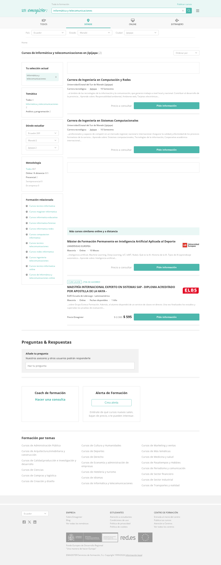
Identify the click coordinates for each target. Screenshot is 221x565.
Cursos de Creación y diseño (38, 481)
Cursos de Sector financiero (157, 474)
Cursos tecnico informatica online (42, 268)
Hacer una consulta (50, 399)
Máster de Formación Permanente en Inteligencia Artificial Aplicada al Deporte (121, 241)
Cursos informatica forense (42, 223)
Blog (68, 520)
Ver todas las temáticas (77, 523)
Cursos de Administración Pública (41, 445)
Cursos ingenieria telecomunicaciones (39, 259)
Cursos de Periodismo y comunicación (163, 468)
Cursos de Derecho (92, 456)
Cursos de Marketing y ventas (159, 445)
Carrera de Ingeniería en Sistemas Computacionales (102, 120)
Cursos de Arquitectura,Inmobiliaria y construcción (43, 452)
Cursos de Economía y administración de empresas (105, 464)
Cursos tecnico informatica (42, 205)
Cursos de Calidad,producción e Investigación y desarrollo (49, 462)
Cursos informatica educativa (43, 217)
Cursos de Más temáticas (156, 451)
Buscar (189, 10)
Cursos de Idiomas (92, 477)
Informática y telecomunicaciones (42, 104)
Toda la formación (60, 4)
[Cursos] (34, 11)
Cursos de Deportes (92, 451)
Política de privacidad (120, 523)
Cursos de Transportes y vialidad (161, 485)
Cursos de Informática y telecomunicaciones (107, 483)
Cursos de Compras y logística (39, 475)
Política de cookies (119, 526)
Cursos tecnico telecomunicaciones (39, 245)
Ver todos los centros (164, 526)
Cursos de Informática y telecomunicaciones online (42, 276)
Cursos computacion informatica (39, 236)
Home (24, 42)
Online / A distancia (35, 173)
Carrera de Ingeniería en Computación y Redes (99, 80)
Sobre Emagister (74, 516)
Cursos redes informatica (41, 251)
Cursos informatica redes (41, 228)
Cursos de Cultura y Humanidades (101, 445)
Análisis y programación (38, 111)
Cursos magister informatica (43, 211)
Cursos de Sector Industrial (157, 479)
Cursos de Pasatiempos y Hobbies (161, 462)
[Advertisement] (133, 201)
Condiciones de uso (119, 520)
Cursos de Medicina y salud (158, 456)
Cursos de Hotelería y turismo (98, 471)
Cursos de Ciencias (33, 469)
